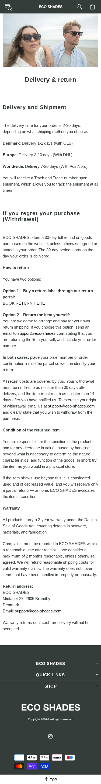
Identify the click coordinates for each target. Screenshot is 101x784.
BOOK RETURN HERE (24, 303)
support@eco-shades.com (41, 333)
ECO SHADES (50, 6)
